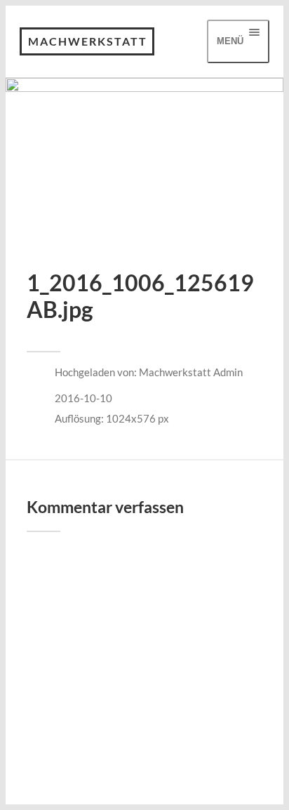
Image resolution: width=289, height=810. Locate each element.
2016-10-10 (83, 398)
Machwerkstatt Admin (191, 372)
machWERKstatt (87, 41)
